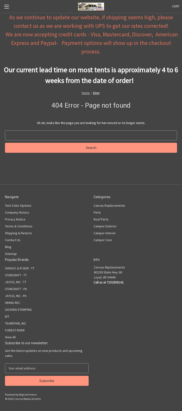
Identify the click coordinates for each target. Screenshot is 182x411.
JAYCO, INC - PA (16, 296)
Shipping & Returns (18, 233)
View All (10, 337)
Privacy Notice (15, 219)
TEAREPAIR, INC (15, 323)
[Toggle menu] (6, 6)
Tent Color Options (18, 205)
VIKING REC (12, 303)
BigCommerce (27, 394)
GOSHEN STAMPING (18, 309)
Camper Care (103, 240)
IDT (7, 316)
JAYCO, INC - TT (15, 282)
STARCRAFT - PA (16, 289)
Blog (8, 247)
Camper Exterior (105, 226)
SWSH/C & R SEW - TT (19, 268)
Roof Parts (101, 219)
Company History (17, 212)
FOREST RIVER (15, 330)
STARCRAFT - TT (16, 275)
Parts (97, 212)
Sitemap (11, 254)
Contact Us (12, 240)
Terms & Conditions (18, 226)
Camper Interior (105, 233)
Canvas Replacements (109, 205)
